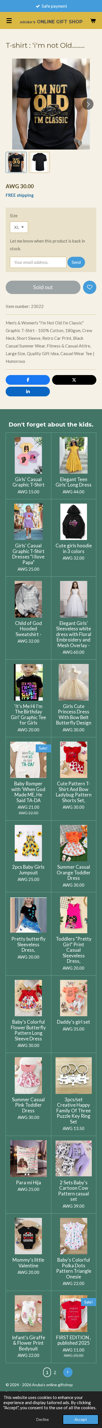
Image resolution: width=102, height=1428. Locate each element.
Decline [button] (42, 1419)
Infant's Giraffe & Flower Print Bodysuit (28, 1343)
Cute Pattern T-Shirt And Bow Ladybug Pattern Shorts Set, (74, 792)
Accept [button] (81, 1419)
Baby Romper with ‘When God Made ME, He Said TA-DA (28, 792)
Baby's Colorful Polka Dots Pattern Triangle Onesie (73, 1268)
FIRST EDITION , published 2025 (73, 1340)
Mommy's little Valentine (28, 1262)
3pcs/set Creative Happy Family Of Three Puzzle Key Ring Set (73, 1111)
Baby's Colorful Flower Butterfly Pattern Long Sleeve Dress (28, 1030)
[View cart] (93, 20)
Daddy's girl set (73, 1022)
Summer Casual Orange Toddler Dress (74, 872)
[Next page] (68, 1372)
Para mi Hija (28, 1182)
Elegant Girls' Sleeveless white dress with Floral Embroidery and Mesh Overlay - (73, 634)
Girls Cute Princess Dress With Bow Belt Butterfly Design (73, 714)
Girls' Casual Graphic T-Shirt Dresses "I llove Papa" (28, 554)
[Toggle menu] (9, 20)
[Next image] (88, 104)
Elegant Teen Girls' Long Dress (74, 482)
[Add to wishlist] (89, 287)
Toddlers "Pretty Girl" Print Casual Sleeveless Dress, (74, 950)
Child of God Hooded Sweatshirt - (28, 628)
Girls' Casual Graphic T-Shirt (28, 482)
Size (14, 215)
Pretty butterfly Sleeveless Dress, (28, 944)
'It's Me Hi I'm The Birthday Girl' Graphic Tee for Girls (28, 714)
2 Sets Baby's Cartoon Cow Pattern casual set (73, 1191)
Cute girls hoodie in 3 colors (74, 548)
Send (76, 262)
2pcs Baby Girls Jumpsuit (28, 869)
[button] (16, 162)
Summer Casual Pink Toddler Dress (28, 1105)
